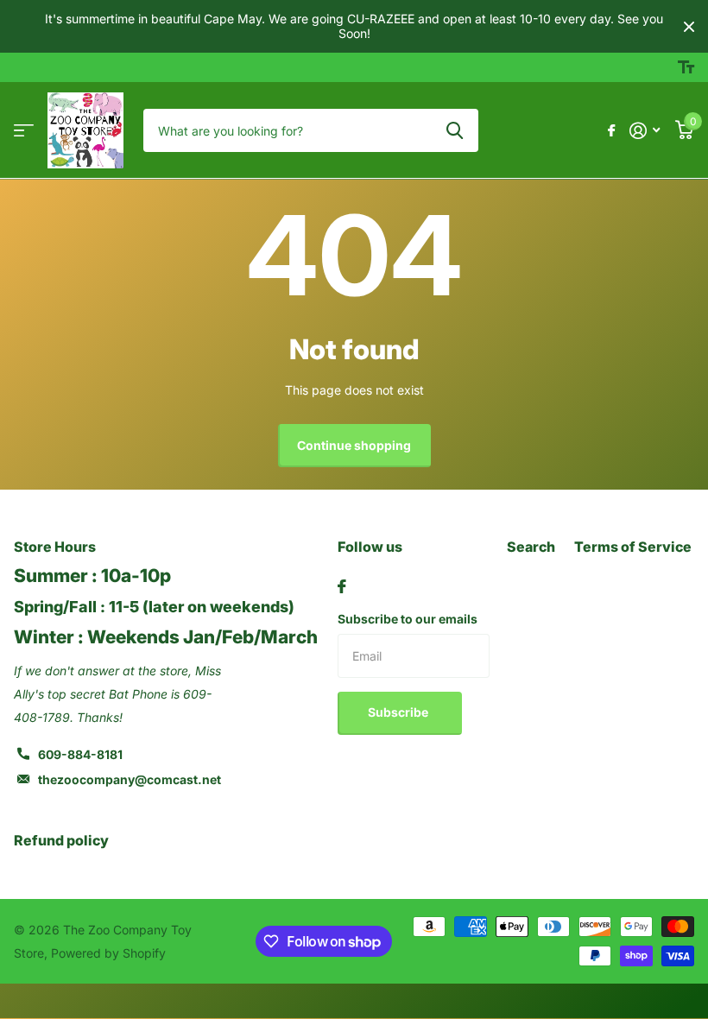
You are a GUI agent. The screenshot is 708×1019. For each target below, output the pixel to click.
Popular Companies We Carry (24, 130)
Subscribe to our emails (407, 618)
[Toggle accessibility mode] (686, 67)
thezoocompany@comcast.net (129, 779)
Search (531, 546)
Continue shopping (354, 445)
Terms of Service (633, 546)
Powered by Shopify (108, 953)
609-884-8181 (80, 754)
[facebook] (342, 586)
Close (689, 26)
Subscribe (399, 712)
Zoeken (454, 130)
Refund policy (61, 840)
